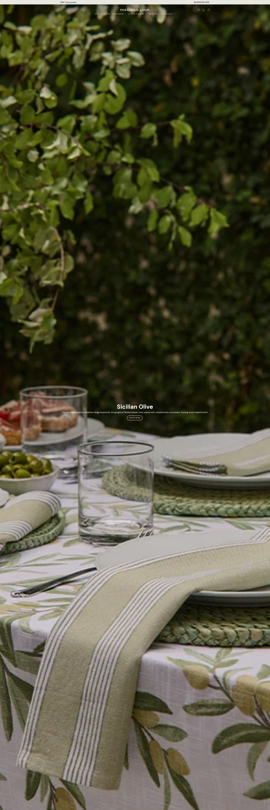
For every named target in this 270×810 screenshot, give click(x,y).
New (97, 14)
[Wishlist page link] (199, 10)
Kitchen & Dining (136, 14)
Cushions (105, 14)
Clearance (167, 14)
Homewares (118, 14)
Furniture (153, 14)
